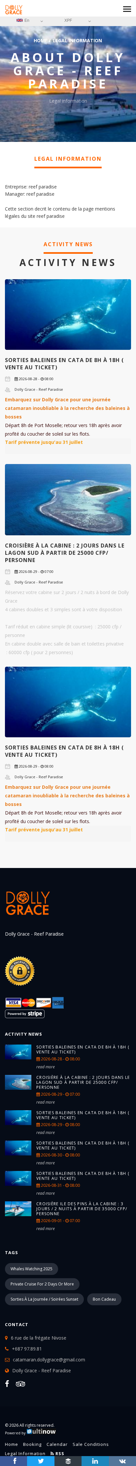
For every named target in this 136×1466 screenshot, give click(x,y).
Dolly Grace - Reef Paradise (41, 1370)
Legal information (25, 1453)
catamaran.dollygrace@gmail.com (49, 1359)
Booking (32, 1444)
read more (45, 1067)
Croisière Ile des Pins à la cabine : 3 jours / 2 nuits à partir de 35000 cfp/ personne (81, 1208)
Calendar (57, 1444)
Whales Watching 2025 (31, 1269)
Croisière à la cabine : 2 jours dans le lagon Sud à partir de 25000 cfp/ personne (64, 553)
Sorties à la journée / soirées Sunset (44, 1299)
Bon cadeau (104, 1299)
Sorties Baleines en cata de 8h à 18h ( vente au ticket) (82, 1049)
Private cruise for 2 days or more (42, 1284)
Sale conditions (91, 1444)
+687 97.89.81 (27, 1349)
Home (41, 40)
